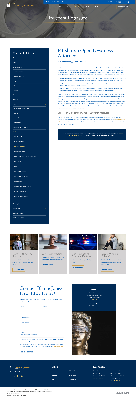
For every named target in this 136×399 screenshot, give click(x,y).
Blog (63, 2)
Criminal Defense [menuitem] (78, 7)
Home (53, 371)
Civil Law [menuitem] (89, 7)
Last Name (45, 306)
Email (44, 312)
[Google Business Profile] (22, 376)
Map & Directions (94, 300)
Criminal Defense (74, 371)
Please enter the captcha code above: (29, 334)
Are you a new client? (25, 317)
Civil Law (54, 375)
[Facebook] (11, 376)
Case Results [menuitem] (109, 7)
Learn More (19, 270)
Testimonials (55, 2)
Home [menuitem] (53, 7)
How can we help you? (25, 322)
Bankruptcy (72, 375)
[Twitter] (14, 376)
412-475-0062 (123, 2)
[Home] (21, 5)
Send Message (27, 352)
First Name (23, 306)
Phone (22, 312)
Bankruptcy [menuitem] (98, 7)
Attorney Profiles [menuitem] (64, 7)
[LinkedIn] (18, 376)
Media (47, 2)
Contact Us (123, 7)
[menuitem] (29, 58)
